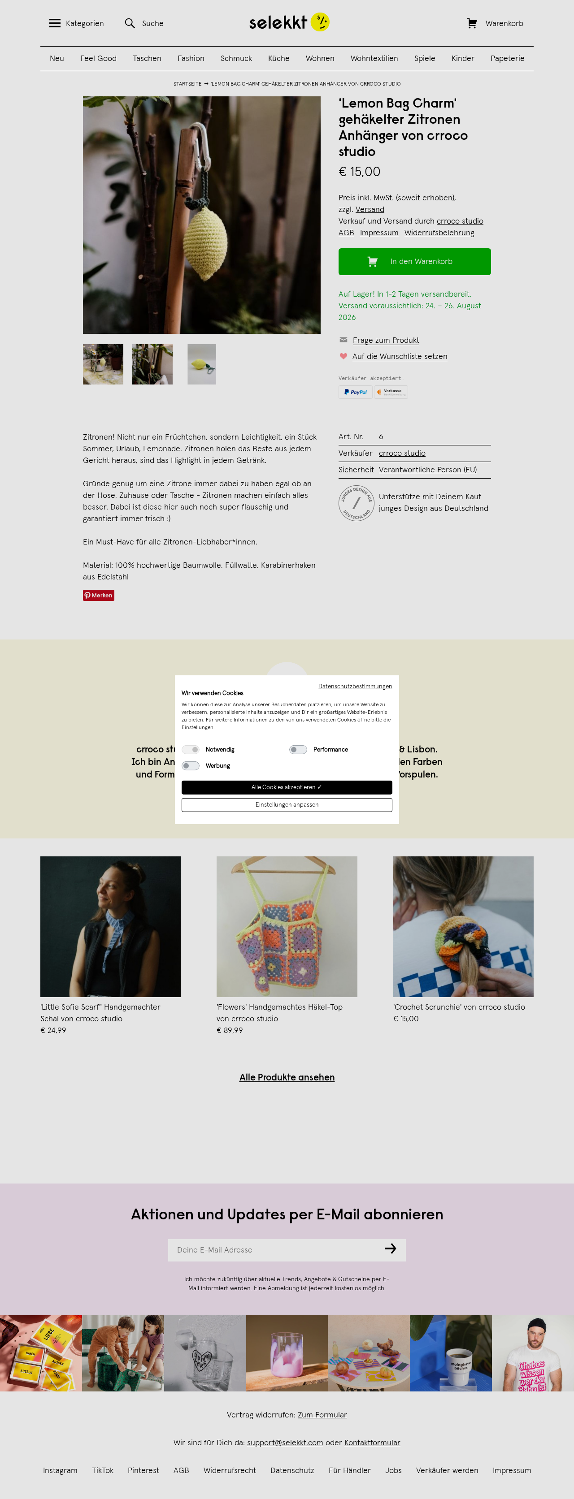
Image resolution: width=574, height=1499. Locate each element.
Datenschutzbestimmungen (355, 686)
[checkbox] (191, 749)
